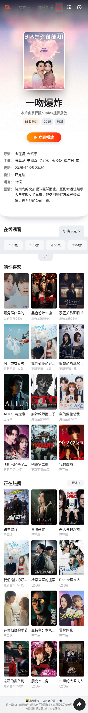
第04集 (77, 245)
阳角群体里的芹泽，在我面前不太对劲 (16, 313)
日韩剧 (33, 121)
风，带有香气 (14, 363)
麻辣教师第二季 (43, 414)
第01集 (13, 245)
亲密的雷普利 (14, 681)
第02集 (34, 245)
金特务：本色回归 (43, 630)
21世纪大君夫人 (71, 681)
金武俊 (44, 160)
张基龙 (20, 160)
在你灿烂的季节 (16, 630)
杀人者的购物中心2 (71, 529)
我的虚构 (66, 464)
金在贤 (20, 154)
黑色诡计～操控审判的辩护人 (43, 313)
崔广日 (69, 160)
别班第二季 (39, 464)
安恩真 (32, 160)
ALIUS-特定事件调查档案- (16, 414)
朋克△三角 (39, 681)
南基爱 (81, 160)
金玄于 (32, 154)
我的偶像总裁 (69, 414)
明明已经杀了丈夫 (16, 464)
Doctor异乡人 (69, 580)
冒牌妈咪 (66, 630)
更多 (75, 483)
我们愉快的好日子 (43, 363)
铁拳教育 (10, 529)
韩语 (18, 182)
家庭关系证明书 (71, 313)
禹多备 (57, 160)
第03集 (56, 245)
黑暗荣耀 (38, 529)
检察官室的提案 (43, 580)
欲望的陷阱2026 (71, 363)
